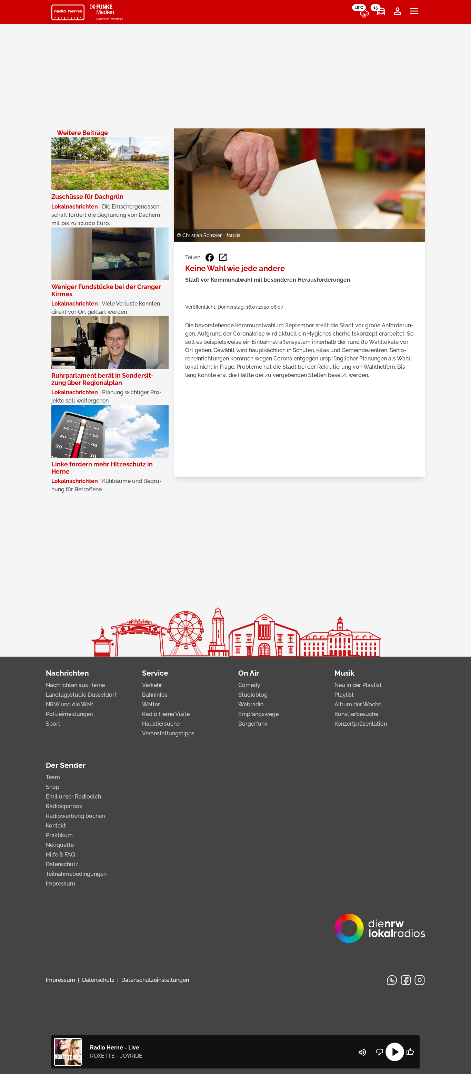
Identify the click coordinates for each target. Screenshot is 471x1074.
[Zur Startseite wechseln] (67, 12)
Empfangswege (258, 714)
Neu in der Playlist (358, 685)
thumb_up (410, 1052)
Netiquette (60, 845)
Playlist (344, 694)
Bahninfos (155, 694)
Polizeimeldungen (69, 714)
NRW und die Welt (69, 704)
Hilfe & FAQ (60, 854)
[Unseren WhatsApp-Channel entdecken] (392, 980)
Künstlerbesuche (356, 714)
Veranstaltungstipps (168, 733)
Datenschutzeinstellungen (155, 980)
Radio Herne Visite (166, 714)
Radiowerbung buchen (75, 816)
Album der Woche (357, 704)
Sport (53, 723)
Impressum (60, 883)
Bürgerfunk (253, 723)
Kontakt (56, 825)
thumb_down (379, 1052)
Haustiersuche (161, 723)
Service (155, 673)
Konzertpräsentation (360, 723)
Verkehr (152, 685)
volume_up (362, 1052)
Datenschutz (62, 864)
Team (53, 777)
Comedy (249, 685)
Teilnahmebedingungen (76, 874)
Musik (344, 673)
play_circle (395, 1052)
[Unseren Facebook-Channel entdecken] (405, 980)
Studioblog (253, 694)
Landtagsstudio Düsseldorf (81, 694)
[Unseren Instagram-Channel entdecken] (419, 980)
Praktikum (59, 835)
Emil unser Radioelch (73, 796)
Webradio (251, 704)
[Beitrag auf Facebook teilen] (210, 257)
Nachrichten (67, 673)
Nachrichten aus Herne (75, 685)
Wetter (151, 704)
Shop (52, 787)
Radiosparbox (64, 806)
